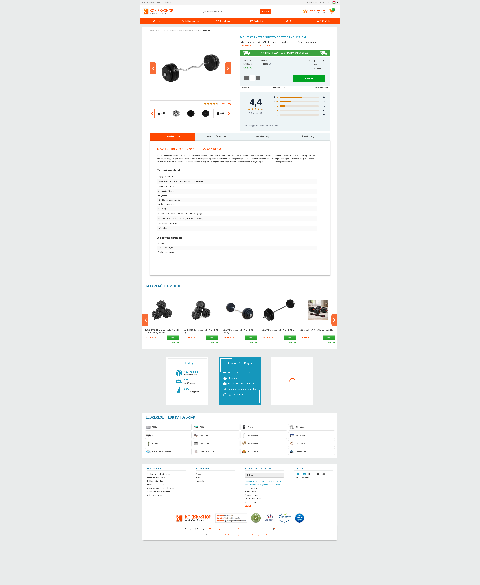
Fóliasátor (232, 529)
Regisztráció (324, 2)
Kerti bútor (268, 529)
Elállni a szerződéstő (156, 477)
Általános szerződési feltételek (160, 488)
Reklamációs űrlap (155, 481)
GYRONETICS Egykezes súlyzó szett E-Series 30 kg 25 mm (161, 331)
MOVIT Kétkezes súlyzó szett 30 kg (278, 330)
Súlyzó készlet (204, 30)
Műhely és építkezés (218, 529)
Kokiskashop (155, 30)
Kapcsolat (167, 2)
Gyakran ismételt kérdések (158, 474)
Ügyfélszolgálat (321, 88)
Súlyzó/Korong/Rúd (187, 30)
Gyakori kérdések (148, 2)
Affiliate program (154, 495)
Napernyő (259, 529)
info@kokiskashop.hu (303, 477)
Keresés (265, 11)
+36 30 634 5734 (300, 474)
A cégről (199, 474)
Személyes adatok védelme (158, 491)
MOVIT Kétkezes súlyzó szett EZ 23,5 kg (238, 331)
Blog (158, 2)
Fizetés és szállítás (280, 88)
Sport (165, 30)
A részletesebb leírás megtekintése (255, 45)
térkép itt (248, 506)
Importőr (245, 88)
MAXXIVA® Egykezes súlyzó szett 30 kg (201, 331)
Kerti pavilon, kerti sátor (284, 529)
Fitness (173, 30)
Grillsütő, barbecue (246, 529)
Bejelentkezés (312, 2)
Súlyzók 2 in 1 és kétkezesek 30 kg (317, 330)
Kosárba (309, 78)
